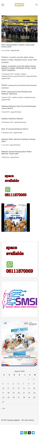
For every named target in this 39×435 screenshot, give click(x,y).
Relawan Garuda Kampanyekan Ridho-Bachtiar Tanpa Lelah (16, 153)
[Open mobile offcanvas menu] (2, 4)
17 (3, 393)
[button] (2, 170)
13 (19, 388)
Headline (17, 74)
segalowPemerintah (19, 76)
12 (13, 388)
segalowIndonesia (6, 76)
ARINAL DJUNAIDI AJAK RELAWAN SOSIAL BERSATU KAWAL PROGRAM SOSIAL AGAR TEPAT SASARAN (18, 68)
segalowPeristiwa (31, 76)
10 (3, 388)
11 (8, 388)
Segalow (23, 74)
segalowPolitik (15, 50)
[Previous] (5, 259)
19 (13, 393)
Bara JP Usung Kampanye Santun (14, 129)
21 (24, 393)
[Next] (34, 259)
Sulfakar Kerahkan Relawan (12, 119)
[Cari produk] (36, 4)
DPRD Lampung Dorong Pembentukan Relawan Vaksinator (16, 93)
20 (19, 393)
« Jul (3, 408)
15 (29, 388)
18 (8, 393)
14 (24, 388)
